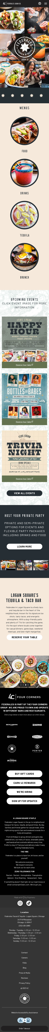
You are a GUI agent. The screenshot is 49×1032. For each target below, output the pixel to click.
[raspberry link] (24, 173)
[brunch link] (24, 257)
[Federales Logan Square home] (17, 4)
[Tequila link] (24, 215)
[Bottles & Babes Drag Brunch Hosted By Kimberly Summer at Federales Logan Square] (24, 396)
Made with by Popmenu (18, 897)
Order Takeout (24, 1028)
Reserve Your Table (23, 365)
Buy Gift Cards (24, 773)
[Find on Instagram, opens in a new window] (20, 903)
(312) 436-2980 (24, 925)
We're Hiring (24, 791)
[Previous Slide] (2, 672)
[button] (8, 565)
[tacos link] (24, 130)
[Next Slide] (46, 672)
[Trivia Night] (24, 453)
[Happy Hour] (24, 339)
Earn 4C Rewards (25, 782)
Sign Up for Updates (24, 801)
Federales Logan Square (24, 998)
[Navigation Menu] (45, 4)
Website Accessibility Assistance (24, 1012)
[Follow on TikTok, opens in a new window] (29, 903)
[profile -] (39, 3)
